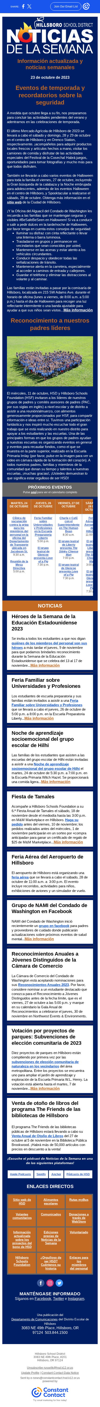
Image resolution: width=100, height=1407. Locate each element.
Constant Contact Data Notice (60, 1372)
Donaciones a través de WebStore (79, 1218)
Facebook (43, 1299)
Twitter (58, 1299)
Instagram (76, 1299)
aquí (34, 492)
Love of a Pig (45, 559)
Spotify (41, 1174)
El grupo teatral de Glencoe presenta (42, 553)
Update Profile (30, 1372)
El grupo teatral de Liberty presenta (69, 545)
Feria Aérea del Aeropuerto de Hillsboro (92, 524)
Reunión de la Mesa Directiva (19, 565)
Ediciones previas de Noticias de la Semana (51, 1238)
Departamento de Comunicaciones (34, 1319)
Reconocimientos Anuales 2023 (43, 985)
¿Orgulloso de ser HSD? (50, 1259)
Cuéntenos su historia (51, 1266)
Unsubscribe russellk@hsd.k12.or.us (50, 1367)
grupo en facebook (54, 926)
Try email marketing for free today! (50, 1400)
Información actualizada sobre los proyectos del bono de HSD (22, 1239)
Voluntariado (79, 1232)
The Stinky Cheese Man (68, 551)
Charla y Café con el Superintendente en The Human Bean (69, 524)
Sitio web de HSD (22, 1201)
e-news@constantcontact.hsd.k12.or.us (55, 1378)
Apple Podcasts (20, 1174)
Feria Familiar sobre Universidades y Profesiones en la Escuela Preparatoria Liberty (43, 528)
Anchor (56, 1174)
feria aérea (20, 877)
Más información (78, 310)
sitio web (14, 202)
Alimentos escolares (50, 1201)
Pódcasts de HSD (78, 1174)
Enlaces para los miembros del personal (79, 1263)
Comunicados (51, 1214)
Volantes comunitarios (22, 1216)
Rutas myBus (78, 1199)
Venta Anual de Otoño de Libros (37, 1136)
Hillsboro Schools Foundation (22, 1261)
